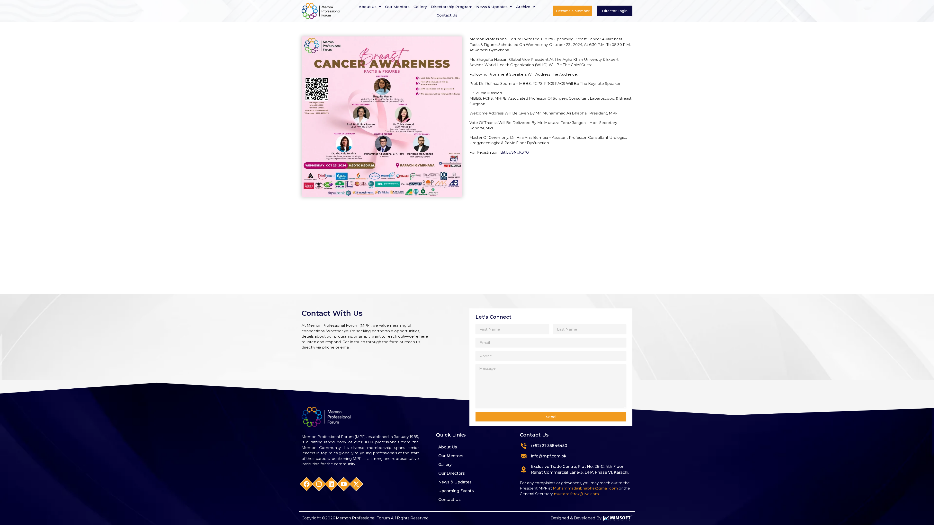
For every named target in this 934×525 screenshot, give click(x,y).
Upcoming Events (456, 491)
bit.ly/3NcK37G (514, 152)
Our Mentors (397, 6)
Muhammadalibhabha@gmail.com (585, 488)
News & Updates (492, 6)
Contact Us (447, 15)
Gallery (420, 6)
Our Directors (451, 473)
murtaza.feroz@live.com (576, 493)
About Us (368, 6)
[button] (370, 6)
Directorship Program (451, 6)
